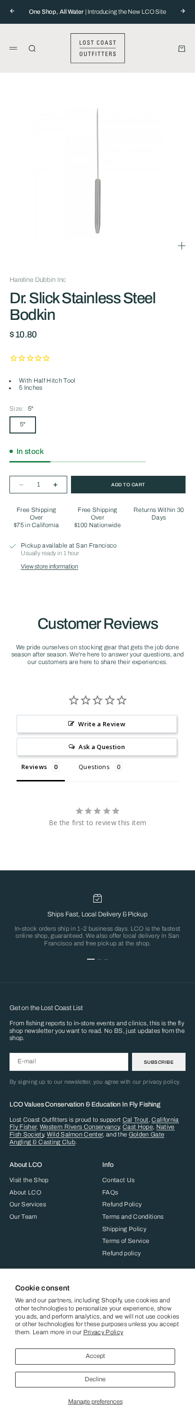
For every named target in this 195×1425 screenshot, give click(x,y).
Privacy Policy (103, 1332)
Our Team (23, 1216)
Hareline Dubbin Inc (37, 279)
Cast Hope (138, 1127)
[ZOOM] (181, 245)
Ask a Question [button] (102, 746)
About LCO (25, 1192)
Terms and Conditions (133, 1216)
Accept (95, 1356)
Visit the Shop (29, 1180)
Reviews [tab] (34, 766)
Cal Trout (136, 1120)
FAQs (110, 1192)
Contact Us (118, 1180)
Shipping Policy (124, 1229)
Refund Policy (122, 1204)
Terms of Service (125, 1241)
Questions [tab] (94, 766)
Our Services (27, 1204)
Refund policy (121, 1253)
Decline (95, 1379)
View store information (49, 566)
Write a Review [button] (101, 724)
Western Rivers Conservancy (79, 1127)
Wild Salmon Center (75, 1134)
